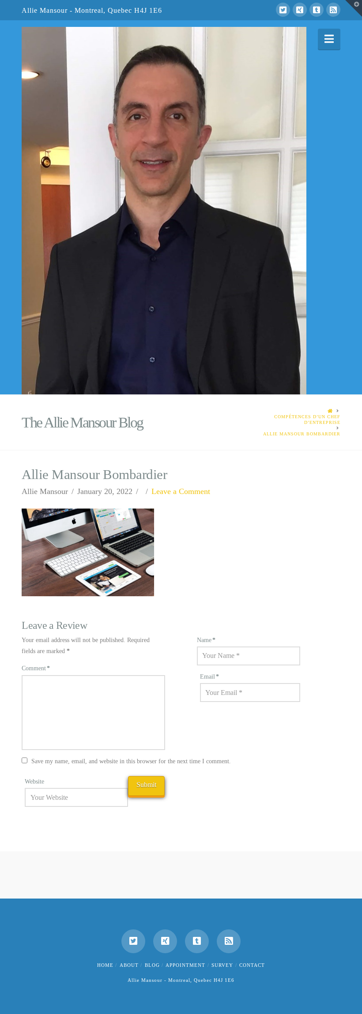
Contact (252, 965)
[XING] (300, 10)
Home (105, 965)
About (129, 965)
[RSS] (333, 10)
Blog (152, 965)
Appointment (185, 965)
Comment (36, 668)
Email (209, 676)
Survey (222, 965)
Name (206, 640)
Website (34, 781)
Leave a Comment (180, 491)
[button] (329, 39)
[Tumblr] (316, 10)
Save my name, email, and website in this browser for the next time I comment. (131, 761)
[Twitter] (283, 10)
